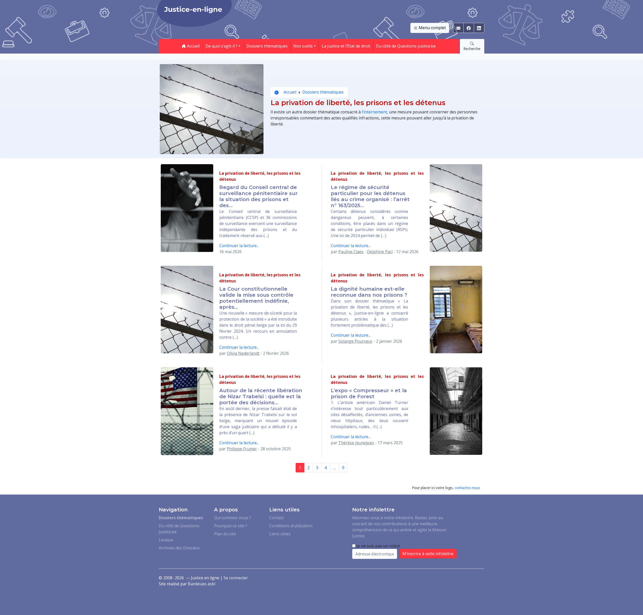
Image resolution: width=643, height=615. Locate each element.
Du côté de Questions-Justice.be (406, 46)
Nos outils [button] (303, 46)
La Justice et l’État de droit (346, 46)
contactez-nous (467, 487)
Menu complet (432, 27)
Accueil (193, 46)
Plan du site (225, 534)
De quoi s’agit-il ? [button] (221, 46)
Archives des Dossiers (179, 548)
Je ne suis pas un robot (377, 546)
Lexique (166, 540)
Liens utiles (280, 534)
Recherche (471, 48)
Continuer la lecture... (239, 245)
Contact (276, 517)
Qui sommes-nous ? (232, 517)
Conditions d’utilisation (290, 526)
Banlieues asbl (201, 584)
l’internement (374, 112)
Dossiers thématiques (267, 46)
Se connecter (236, 578)
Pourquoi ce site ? (230, 526)
